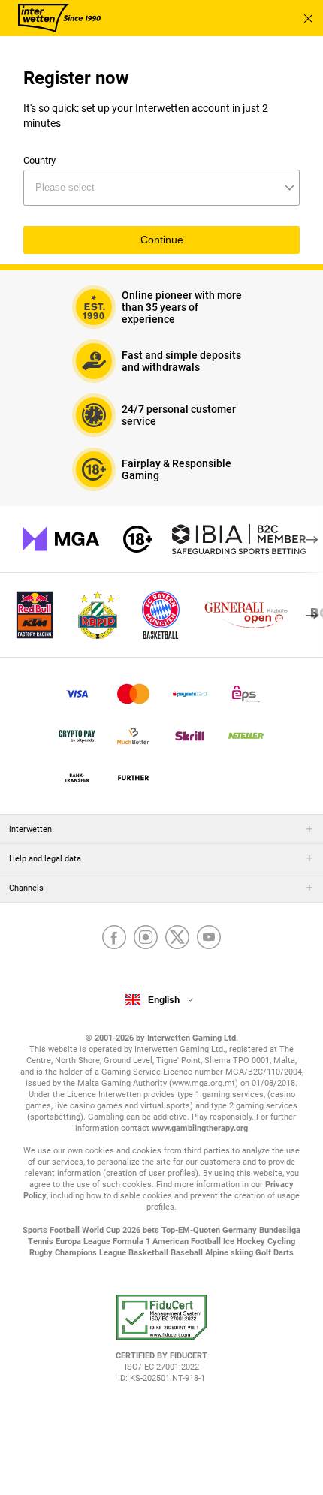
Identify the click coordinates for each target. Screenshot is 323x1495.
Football (66, 1230)
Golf (264, 1253)
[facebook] (114, 938)
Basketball (149, 1253)
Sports (36, 1230)
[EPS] (246, 694)
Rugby (42, 1253)
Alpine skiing (230, 1253)
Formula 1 (132, 1241)
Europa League (84, 1241)
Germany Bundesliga (261, 1230)
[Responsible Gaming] (138, 539)
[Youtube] (209, 938)
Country (39, 160)
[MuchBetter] (133, 736)
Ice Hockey (245, 1241)
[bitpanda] (77, 736)
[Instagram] (146, 938)
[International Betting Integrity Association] (239, 539)
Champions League (91, 1253)
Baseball (188, 1253)
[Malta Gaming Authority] (61, 539)
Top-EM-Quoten (192, 1230)
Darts (283, 1253)
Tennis (42, 1241)
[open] (161, 1344)
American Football (187, 1241)
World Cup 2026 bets (122, 1230)
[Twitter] (177, 938)
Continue (161, 240)
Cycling (281, 1241)
